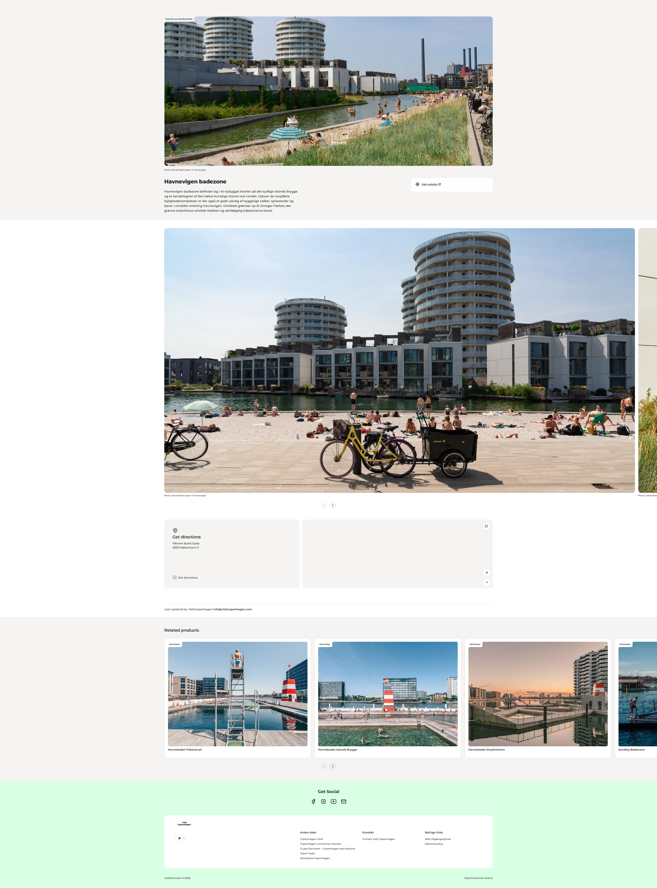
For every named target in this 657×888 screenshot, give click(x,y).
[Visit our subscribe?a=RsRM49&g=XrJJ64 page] (344, 801)
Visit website (429, 184)
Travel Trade (307, 853)
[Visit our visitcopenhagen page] (313, 801)
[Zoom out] (487, 582)
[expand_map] (486, 526)
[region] (397, 554)
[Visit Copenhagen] (184, 823)
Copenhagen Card (311, 839)
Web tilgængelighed (438, 839)
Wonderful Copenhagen (315, 858)
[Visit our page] (323, 801)
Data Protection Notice (478, 878)
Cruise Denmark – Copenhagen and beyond (327, 848)
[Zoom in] (487, 572)
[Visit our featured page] (334, 801)
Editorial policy (434, 843)
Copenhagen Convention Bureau (320, 843)
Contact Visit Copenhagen (378, 839)
